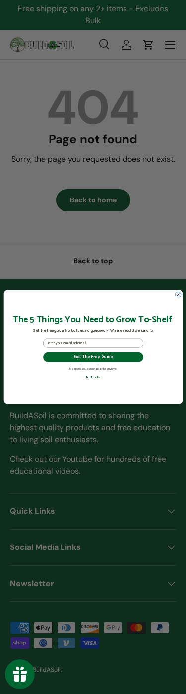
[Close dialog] (178, 294)
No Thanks (93, 377)
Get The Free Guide (92, 357)
